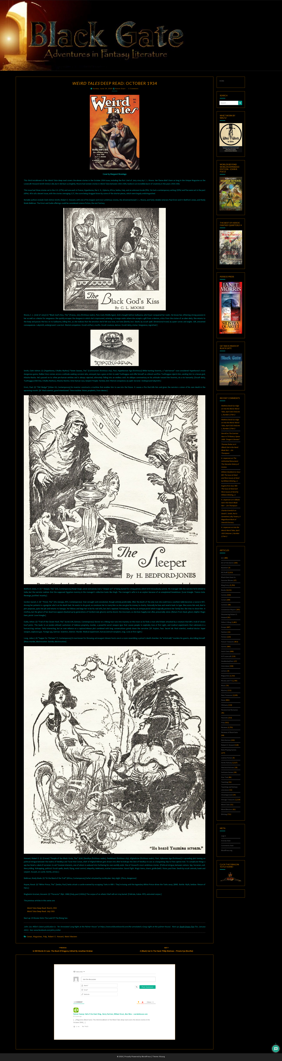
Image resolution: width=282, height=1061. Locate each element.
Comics (224, 595)
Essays (223, 627)
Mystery (224, 690)
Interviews (225, 666)
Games (223, 646)
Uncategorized (226, 795)
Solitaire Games (227, 772)
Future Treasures (227, 642)
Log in (223, 836)
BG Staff (224, 572)
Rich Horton (225, 740)
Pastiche (224, 718)
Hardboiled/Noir (227, 661)
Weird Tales (225, 804)
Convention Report (228, 609)
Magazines (37, 936)
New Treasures (226, 695)
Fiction (223, 637)
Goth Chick (225, 651)
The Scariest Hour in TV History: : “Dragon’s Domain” (230, 436)
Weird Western (71, 936)
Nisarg (162, 1056)
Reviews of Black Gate (229, 732)
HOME (221, 81)
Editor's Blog (226, 622)
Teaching (224, 782)
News (223, 700)
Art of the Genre (227, 563)
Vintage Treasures (228, 799)
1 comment (133, 88)
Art (222, 558)
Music (223, 685)
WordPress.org (226, 850)
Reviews (224, 727)
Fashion (224, 632)
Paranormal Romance (229, 710)
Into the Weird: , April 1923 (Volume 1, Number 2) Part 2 (230, 412)
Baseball (224, 567)
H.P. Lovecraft (226, 656)
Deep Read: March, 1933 (42, 908)
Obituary (224, 705)
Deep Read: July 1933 (41, 911)
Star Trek (224, 777)
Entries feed (225, 841)
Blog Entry (225, 585)
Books (223, 590)
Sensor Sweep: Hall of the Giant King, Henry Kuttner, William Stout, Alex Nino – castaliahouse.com (110, 1014)
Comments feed (227, 845)
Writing (224, 814)
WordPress (146, 1056)
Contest (224, 605)
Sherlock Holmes (227, 767)
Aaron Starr (120, 88)
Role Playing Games (228, 750)
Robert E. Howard (55, 936)
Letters (224, 671)
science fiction (226, 758)
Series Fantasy (226, 762)
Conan (29, 936)
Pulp (45, 936)
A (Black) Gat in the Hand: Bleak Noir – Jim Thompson (230, 503)
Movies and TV (226, 681)
